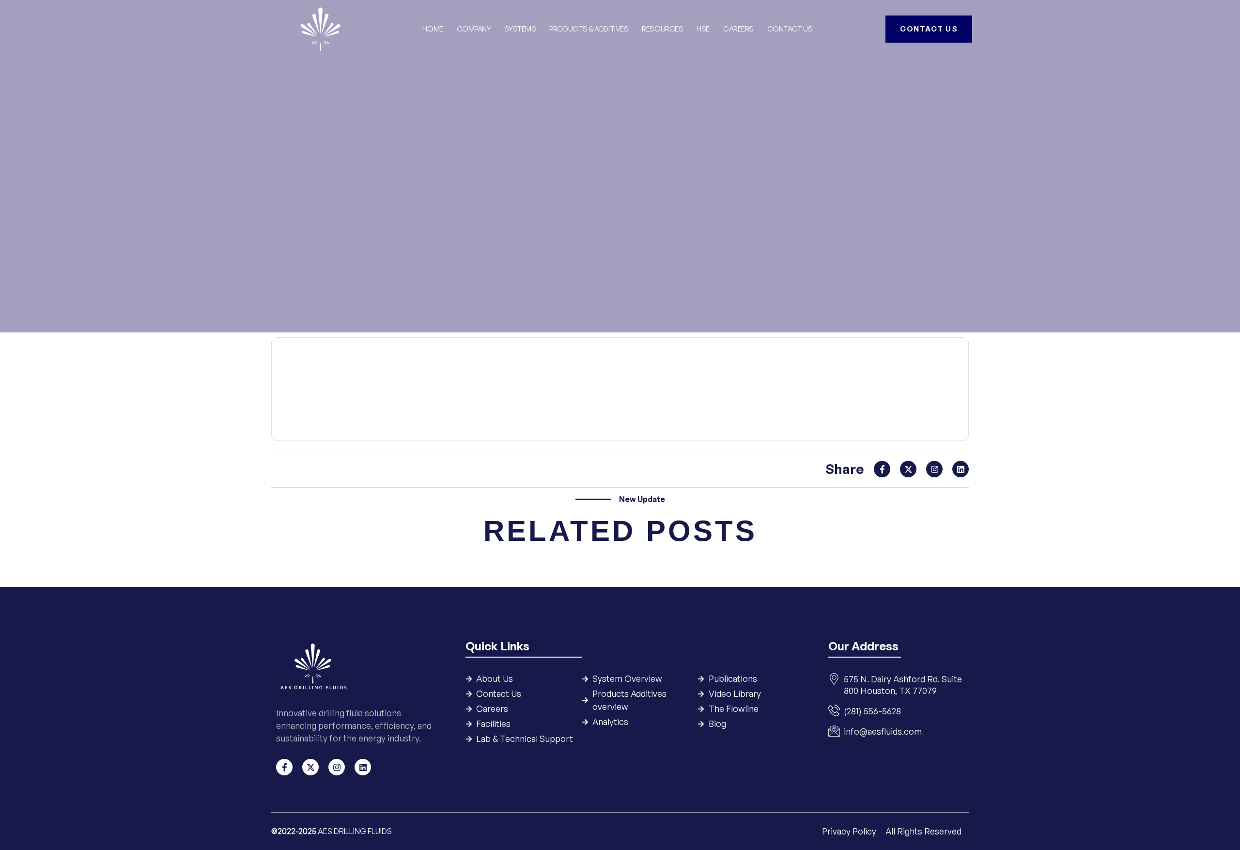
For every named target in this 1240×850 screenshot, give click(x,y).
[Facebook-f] (882, 469)
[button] (620, 422)
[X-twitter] (908, 469)
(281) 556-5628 (872, 711)
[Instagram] (934, 469)
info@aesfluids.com (883, 731)
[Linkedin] (960, 469)
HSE (703, 28)
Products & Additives (588, 28)
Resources (662, 28)
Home (432, 28)
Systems (520, 28)
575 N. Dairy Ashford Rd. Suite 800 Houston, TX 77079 (903, 685)
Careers (738, 28)
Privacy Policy (850, 831)
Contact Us (790, 28)
